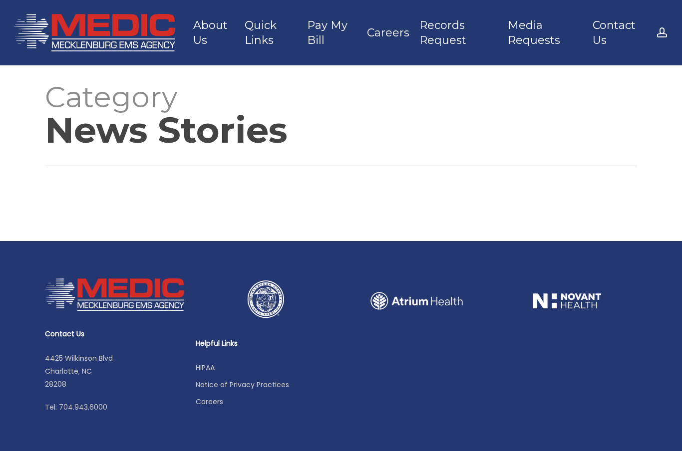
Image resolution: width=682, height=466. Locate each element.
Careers (209, 402)
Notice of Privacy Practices (242, 385)
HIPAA (205, 368)
